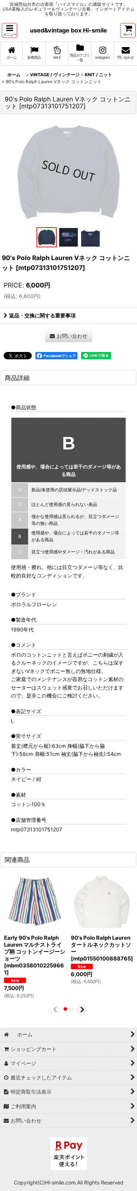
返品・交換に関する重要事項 (42, 315)
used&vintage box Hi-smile (68, 30)
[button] (9, 30)
